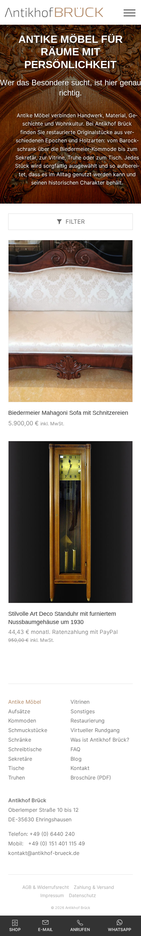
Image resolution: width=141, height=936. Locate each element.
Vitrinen (80, 701)
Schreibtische (25, 749)
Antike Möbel (24, 701)
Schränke (19, 739)
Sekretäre (20, 758)
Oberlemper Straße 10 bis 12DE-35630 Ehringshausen (43, 810)
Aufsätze (19, 711)
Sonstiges (82, 711)
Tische (16, 768)
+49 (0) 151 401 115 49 (56, 843)
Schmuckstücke (27, 730)
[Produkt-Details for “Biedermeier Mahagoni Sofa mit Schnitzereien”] (70, 321)
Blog (76, 758)
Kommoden (22, 720)
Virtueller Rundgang (95, 730)
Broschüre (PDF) (90, 777)
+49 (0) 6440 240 (52, 834)
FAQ (75, 749)
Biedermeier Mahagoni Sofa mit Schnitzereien (68, 413)
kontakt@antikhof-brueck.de (43, 853)
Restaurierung (87, 720)
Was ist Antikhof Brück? (99, 739)
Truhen (16, 777)
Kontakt (80, 768)
